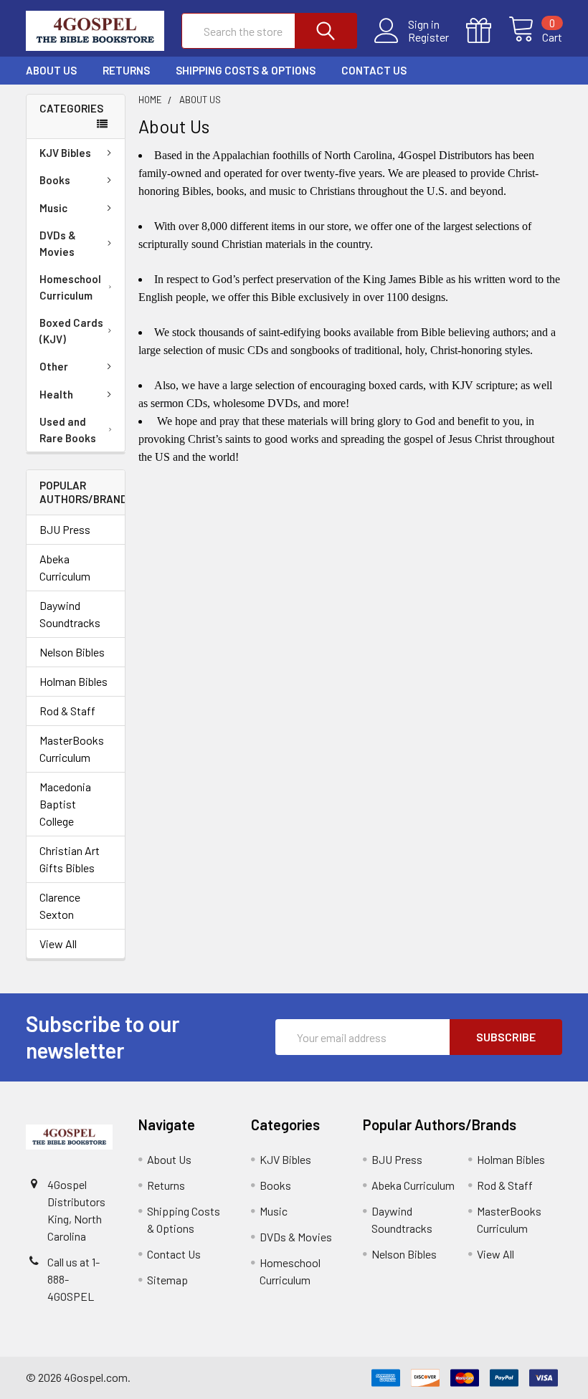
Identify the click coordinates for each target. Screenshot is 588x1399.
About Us (51, 70)
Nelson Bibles (72, 652)
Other (53, 366)
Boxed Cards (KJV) (71, 330)
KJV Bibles (65, 152)
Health (56, 394)
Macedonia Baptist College (65, 804)
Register (428, 37)
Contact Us (374, 70)
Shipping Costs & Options (246, 70)
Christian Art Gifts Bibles (69, 859)
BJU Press (64, 529)
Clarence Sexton (59, 905)
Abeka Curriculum (64, 567)
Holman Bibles (73, 681)
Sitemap (167, 1279)
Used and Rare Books (67, 429)
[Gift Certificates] (487, 31)
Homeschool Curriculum (70, 287)
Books (54, 179)
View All (58, 943)
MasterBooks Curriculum (71, 748)
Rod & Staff (67, 710)
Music (53, 207)
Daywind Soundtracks (69, 613)
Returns (126, 70)
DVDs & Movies (57, 243)
